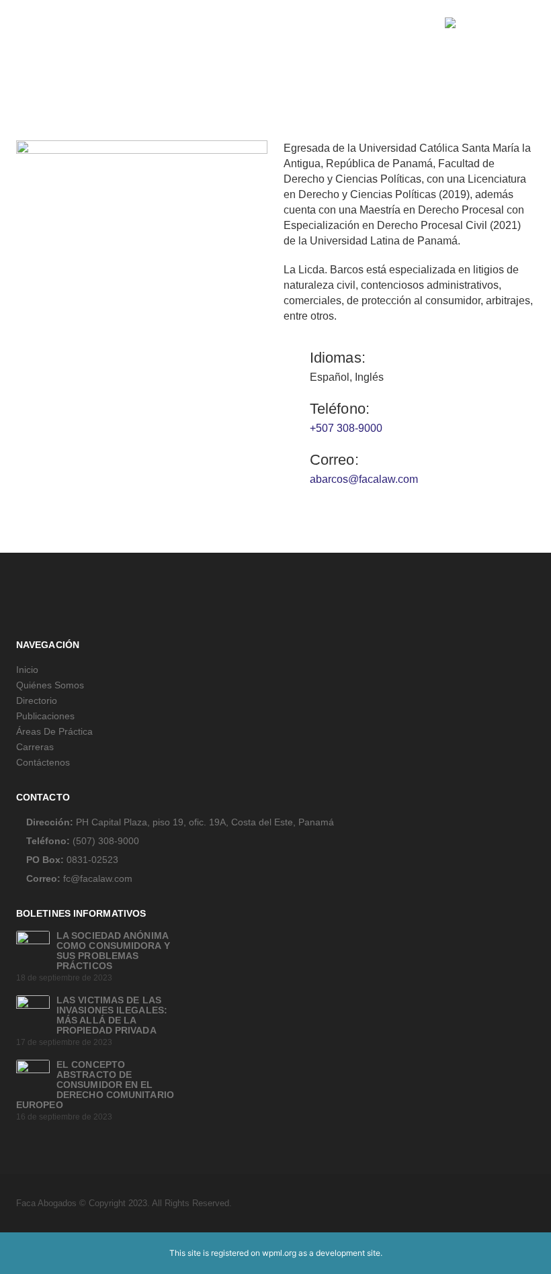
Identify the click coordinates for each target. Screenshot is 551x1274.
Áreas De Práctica (54, 731)
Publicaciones (45, 716)
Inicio (27, 669)
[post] (33, 947)
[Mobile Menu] (26, 22)
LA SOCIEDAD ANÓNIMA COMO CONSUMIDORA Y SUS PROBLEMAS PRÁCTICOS (113, 950)
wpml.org (279, 1253)
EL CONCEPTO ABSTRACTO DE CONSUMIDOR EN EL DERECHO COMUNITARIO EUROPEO (95, 1084)
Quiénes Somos (50, 685)
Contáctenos (43, 762)
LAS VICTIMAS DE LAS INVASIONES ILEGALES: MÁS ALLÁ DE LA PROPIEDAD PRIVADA (111, 1015)
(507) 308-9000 (106, 840)
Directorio (36, 700)
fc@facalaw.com (97, 878)
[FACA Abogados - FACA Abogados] (490, 22)
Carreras (35, 746)
